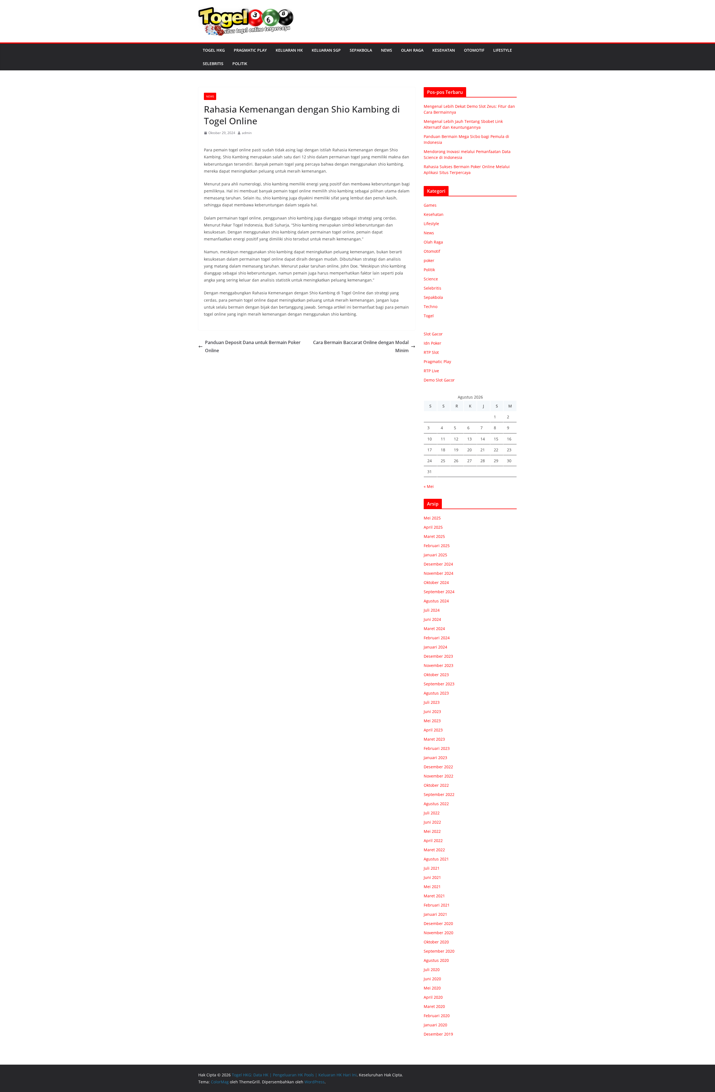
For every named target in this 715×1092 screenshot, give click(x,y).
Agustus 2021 (436, 859)
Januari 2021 (435, 914)
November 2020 (438, 932)
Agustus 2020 (436, 960)
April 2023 (433, 730)
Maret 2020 (434, 1006)
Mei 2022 (432, 831)
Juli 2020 (432, 969)
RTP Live (431, 370)
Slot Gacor (433, 334)
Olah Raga (412, 50)
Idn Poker (432, 343)
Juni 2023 (432, 711)
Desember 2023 (438, 656)
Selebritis (213, 63)
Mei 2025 (432, 518)
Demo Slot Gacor (439, 380)
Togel (429, 315)
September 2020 (439, 951)
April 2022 (433, 840)
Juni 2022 (432, 822)
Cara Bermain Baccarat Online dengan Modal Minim (361, 346)
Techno (430, 306)
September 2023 (439, 683)
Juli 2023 (432, 702)
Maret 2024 (434, 628)
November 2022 (438, 776)
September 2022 (439, 794)
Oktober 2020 (436, 942)
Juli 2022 (432, 813)
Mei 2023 (432, 720)
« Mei (429, 486)
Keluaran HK (289, 50)
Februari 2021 (437, 905)
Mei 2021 (432, 886)
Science (431, 279)
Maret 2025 (434, 536)
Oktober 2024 (436, 582)
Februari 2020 (437, 1015)
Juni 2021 (432, 877)
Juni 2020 (432, 978)
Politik (239, 63)
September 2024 (439, 591)
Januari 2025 (435, 554)
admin (247, 132)
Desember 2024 (438, 564)
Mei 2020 (432, 988)
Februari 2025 (437, 545)
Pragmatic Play (250, 50)
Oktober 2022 (436, 785)
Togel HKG (214, 50)
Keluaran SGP (326, 50)
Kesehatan (443, 50)
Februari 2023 (437, 748)
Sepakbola (361, 50)
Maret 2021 (434, 895)
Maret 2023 (434, 739)
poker (429, 260)
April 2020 (433, 997)
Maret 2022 (434, 849)
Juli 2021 (432, 868)
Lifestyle (502, 50)
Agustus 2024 (436, 601)
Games (430, 205)
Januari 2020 (435, 1024)
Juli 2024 (432, 610)
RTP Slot (431, 352)
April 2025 (433, 527)
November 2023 (438, 665)
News (386, 50)
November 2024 (438, 573)
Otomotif (474, 50)
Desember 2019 (438, 1034)
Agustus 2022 (436, 803)
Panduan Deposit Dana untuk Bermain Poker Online (253, 346)
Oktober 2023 (436, 674)
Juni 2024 (432, 619)
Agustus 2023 (436, 693)
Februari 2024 (437, 637)
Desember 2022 (438, 766)
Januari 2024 (435, 647)
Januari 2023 (435, 757)
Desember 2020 (438, 923)
